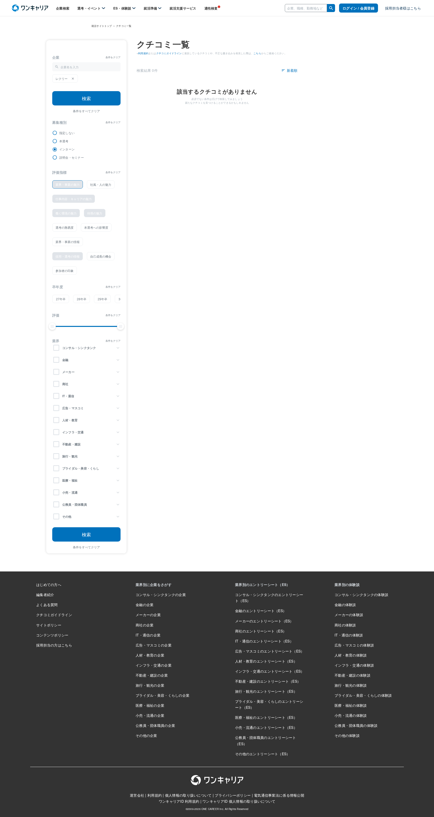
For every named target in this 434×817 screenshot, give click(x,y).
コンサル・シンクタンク (79, 347)
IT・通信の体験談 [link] (349, 634)
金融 (65, 360)
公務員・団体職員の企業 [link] (155, 725)
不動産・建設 (71, 444)
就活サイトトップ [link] (101, 26)
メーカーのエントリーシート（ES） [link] (264, 620)
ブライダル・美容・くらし (80, 468)
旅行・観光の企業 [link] (150, 685)
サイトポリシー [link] (48, 624)
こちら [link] (257, 53)
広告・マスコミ (73, 408)
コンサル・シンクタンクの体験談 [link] (361, 594)
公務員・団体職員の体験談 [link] (356, 725)
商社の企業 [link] (144, 624)
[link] (30, 8)
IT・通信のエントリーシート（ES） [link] (264, 641)
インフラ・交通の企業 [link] (154, 665)
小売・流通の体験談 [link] (351, 715)
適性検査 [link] (211, 8)
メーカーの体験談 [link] (349, 614)
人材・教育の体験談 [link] (351, 655)
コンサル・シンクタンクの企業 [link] (161, 594)
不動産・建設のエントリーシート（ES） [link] (268, 681)
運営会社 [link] (137, 795)
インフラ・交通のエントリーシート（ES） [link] (269, 671)
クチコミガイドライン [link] (169, 53)
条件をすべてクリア (86, 111)
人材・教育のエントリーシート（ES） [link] (266, 661)
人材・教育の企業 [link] (150, 655)
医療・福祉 (70, 480)
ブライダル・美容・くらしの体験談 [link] (363, 695)
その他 (67, 516)
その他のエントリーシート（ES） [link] (262, 753)
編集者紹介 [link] (45, 594)
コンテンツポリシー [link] (52, 634)
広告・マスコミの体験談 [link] (354, 645)
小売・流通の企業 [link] (150, 715)
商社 (65, 384)
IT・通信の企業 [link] (148, 634)
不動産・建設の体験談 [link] (352, 675)
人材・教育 (70, 420)
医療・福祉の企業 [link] (150, 705)
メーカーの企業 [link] (148, 614)
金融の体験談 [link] (345, 604)
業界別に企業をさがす (154, 584)
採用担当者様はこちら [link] (403, 8)
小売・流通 (70, 492)
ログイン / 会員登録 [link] (358, 8)
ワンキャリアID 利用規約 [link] (179, 801)
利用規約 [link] (143, 53)
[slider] (52, 326)
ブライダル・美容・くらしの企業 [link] (162, 695)
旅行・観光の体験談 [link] (351, 685)
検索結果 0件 (147, 70)
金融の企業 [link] (144, 604)
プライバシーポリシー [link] (233, 795)
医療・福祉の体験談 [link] (351, 705)
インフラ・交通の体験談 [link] (354, 665)
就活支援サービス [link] (183, 8)
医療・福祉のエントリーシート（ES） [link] (266, 717)
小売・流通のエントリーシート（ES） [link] (266, 727)
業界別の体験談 (347, 584)
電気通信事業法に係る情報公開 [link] (279, 795)
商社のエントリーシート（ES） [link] (260, 630)
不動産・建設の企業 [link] (152, 675)
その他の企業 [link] (146, 735)
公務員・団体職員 (74, 504)
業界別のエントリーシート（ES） (262, 584)
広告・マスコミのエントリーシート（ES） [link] (269, 651)
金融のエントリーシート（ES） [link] (260, 610)
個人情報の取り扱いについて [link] (188, 795)
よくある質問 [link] (47, 604)
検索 (86, 98)
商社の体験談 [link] (345, 624)
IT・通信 (68, 396)
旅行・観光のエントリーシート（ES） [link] (266, 691)
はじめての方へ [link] (48, 584)
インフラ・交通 (73, 432)
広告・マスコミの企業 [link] (154, 645)
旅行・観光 (70, 456)
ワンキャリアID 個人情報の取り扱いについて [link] (238, 801)
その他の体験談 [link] (347, 735)
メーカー (68, 372)
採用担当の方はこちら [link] (54, 645)
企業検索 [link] (62, 8)
